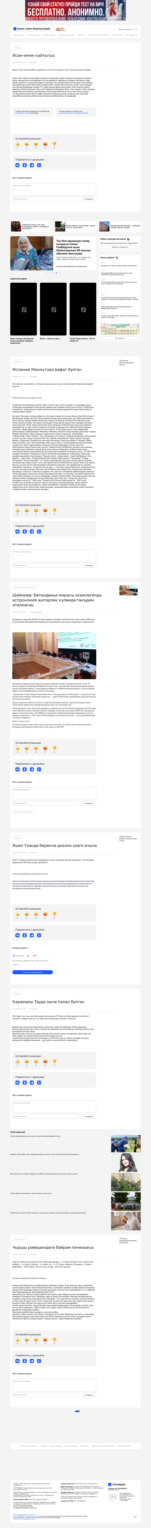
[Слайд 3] (53, 275)
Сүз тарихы (117, 35)
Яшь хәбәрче (131, 35)
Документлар (71, 1449)
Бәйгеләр (84, 1449)
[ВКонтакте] (17, 165)
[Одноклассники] (25, 165)
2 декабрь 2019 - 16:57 (19, 1257)
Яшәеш (17, 47)
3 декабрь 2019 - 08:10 (19, 855)
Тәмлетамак (19, 1242)
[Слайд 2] (50, 275)
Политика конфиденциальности (24, 1522)
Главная (43, 1449)
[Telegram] (32, 165)
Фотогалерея (33, 35)
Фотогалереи (56, 1449)
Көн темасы (18, 35)
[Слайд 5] (59, 275)
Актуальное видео (28, 1449)
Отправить (89, 199)
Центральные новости (24, 590)
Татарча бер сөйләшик (98, 35)
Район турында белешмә (103, 1449)
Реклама (81, 35)
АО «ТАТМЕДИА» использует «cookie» (26, 1519)
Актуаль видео (48, 35)
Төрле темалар (124, 1449)
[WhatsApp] (39, 165)
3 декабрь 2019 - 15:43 (19, 62)
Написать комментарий (32, 975)
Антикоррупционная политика (24, 1517)
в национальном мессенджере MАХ (73, 113)
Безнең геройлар (66, 35)
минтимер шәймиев (23, 814)
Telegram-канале (24, 113)
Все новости (120, 338)
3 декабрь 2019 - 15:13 (19, 379)
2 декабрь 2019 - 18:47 (19, 1011)
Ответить (16, 967)
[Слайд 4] (56, 275)
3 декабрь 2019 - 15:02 (19, 615)
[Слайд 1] (47, 275)
